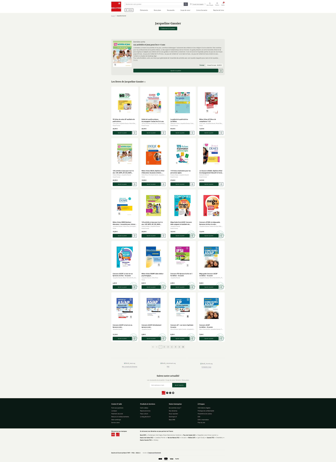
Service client (115, 422)
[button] (178, 53)
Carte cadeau (144, 408)
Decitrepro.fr (173, 417)
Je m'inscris (179, 385)
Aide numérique (116, 419)
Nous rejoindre (173, 414)
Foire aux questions (117, 408)
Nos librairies (173, 411)
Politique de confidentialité (206, 411)
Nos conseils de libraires (129, 366)
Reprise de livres (145, 411)
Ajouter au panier (175, 70)
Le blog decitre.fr (145, 417)
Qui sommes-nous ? (175, 408)
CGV (199, 417)
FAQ (168, 366)
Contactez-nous (206, 367)
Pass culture (144, 414)
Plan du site (201, 422)
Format (202, 65)
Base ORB (172, 419)
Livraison (114, 411)
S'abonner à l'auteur (168, 28)
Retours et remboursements (120, 417)
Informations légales (204, 408)
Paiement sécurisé (117, 414)
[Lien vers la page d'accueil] (116, 6)
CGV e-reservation (203, 419)
